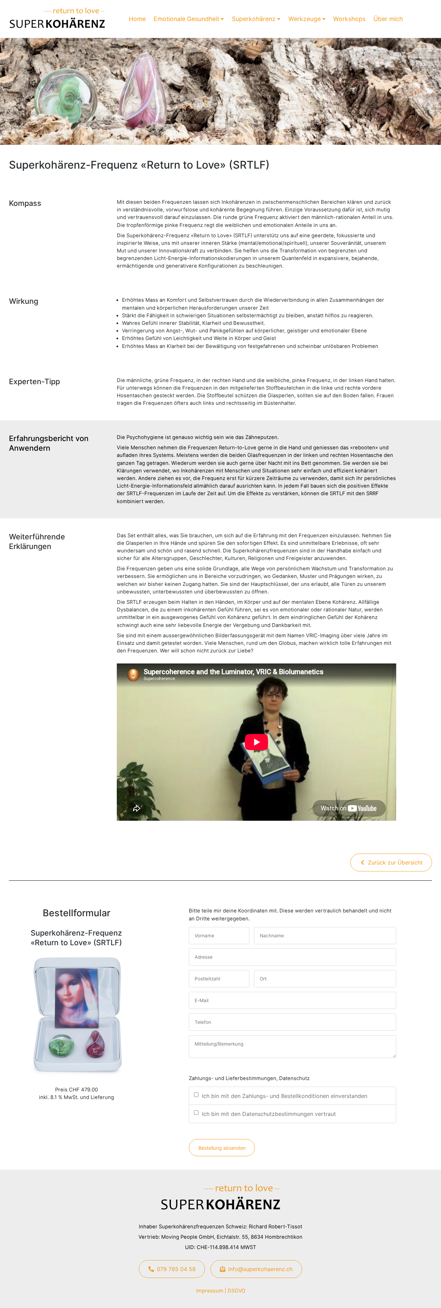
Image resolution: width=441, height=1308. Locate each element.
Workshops (349, 18)
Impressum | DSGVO (220, 1291)
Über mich (388, 18)
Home (137, 18)
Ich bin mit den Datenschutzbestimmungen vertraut (269, 1113)
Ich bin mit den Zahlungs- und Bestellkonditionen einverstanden (284, 1095)
